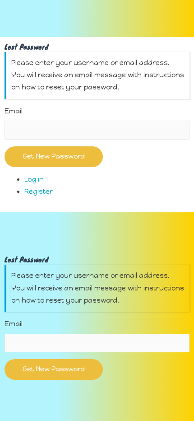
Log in (34, 179)
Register (38, 191)
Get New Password (54, 156)
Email (14, 111)
